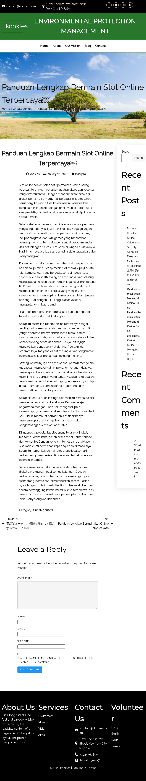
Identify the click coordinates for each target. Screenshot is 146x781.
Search (126, 151)
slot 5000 (60, 316)
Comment (24, 578)
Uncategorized (22, 108)
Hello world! (137, 472)
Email (22, 628)
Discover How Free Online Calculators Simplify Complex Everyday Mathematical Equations (134, 247)
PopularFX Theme (84, 768)
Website (23, 641)
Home (6, 108)
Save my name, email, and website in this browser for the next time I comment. (56, 660)
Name (22, 616)
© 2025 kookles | (61, 768)
